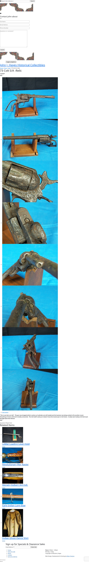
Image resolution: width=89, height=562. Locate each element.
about (9, 553)
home (9, 550)
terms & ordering (12, 556)
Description (5, 412)
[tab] (45, 412)
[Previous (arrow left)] (0, 561)
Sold (9, 68)
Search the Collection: (7, 1)
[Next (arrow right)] (2, 561)
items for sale (11, 551)
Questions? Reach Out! (6, 423)
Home (1, 68)
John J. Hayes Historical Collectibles (22, 65)
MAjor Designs (70, 556)
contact (10, 555)
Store (5, 68)
